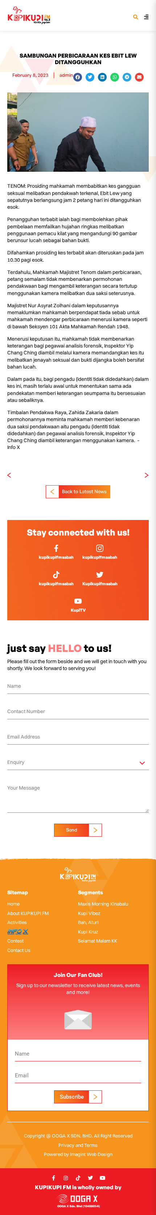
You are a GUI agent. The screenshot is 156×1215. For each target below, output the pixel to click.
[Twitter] (90, 1178)
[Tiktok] (78, 1178)
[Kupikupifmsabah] (99, 574)
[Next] (113, 475)
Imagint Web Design (91, 1154)
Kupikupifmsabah (100, 583)
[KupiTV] (78, 601)
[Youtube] (102, 1178)
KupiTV (78, 610)
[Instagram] (65, 1178)
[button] (135, 17)
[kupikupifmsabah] (56, 548)
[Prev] (42, 475)
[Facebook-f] (53, 1178)
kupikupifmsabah (56, 557)
